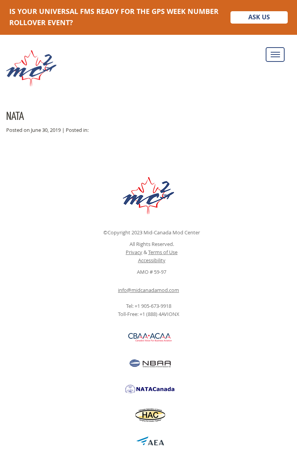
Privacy (134, 252)
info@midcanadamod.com (148, 290)
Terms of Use (163, 252)
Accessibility (152, 260)
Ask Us (259, 17)
